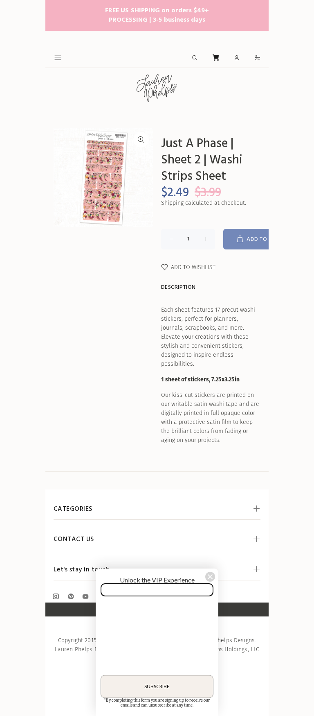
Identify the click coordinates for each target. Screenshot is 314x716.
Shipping (172, 202)
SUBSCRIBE (157, 686)
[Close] (210, 577)
